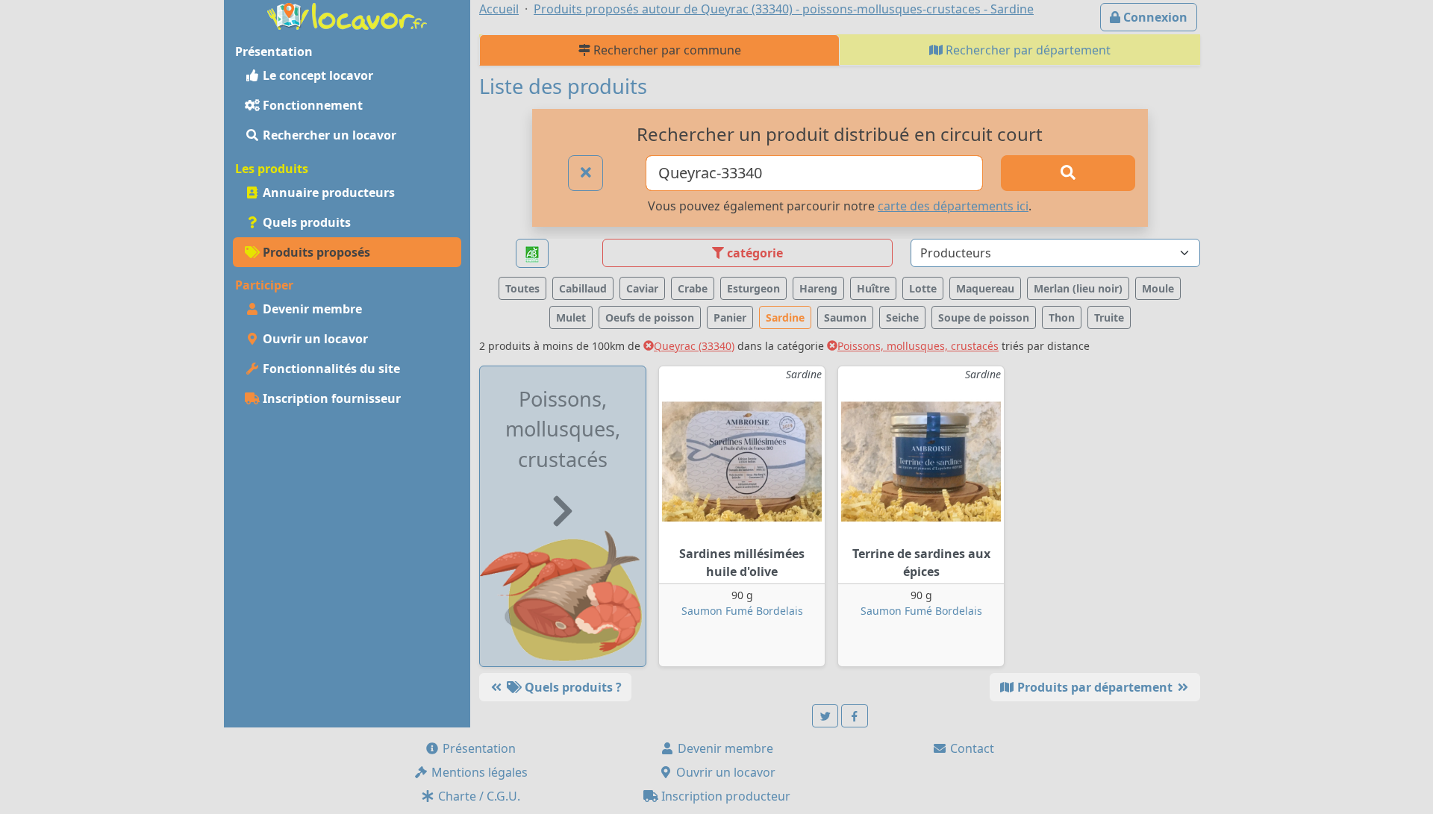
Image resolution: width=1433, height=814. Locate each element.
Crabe (693, 288)
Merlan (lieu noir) (1078, 288)
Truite (1109, 317)
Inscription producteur (724, 796)
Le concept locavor (316, 75)
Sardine (785, 317)
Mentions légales (478, 772)
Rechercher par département (1027, 50)
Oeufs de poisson (649, 317)
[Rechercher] (1068, 173)
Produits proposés (315, 252)
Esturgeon (753, 288)
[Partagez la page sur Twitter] (825, 715)
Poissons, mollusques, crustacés (918, 346)
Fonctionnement (311, 105)
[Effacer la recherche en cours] (586, 173)
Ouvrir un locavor (314, 339)
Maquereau (985, 288)
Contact (970, 748)
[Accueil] (347, 15)
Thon (1062, 317)
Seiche (902, 317)
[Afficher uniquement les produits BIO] (532, 253)
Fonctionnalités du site (330, 368)
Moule (1158, 288)
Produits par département (1095, 687)
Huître (873, 288)
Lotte (923, 288)
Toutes (522, 288)
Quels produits (305, 222)
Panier (730, 317)
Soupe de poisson (983, 317)
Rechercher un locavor (328, 135)
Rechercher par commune (665, 50)
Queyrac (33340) (694, 346)
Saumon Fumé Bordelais (742, 611)
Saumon (845, 317)
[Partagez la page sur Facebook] (854, 715)
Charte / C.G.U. (477, 796)
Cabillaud (583, 288)
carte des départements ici (953, 206)
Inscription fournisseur (330, 398)
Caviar (642, 288)
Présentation (478, 748)
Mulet (571, 317)
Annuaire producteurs (327, 192)
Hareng (818, 288)
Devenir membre (311, 309)
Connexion (1153, 17)
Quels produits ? (572, 687)
